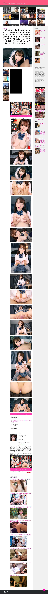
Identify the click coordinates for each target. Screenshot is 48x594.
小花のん (14, 422)
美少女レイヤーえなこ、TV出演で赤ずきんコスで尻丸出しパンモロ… (40, 119)
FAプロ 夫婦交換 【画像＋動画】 (15, 575)
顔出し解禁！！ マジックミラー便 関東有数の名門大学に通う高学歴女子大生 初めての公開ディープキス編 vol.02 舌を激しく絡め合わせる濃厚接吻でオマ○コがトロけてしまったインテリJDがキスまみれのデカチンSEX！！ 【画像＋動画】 (20, 479)
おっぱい (43, 67)
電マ (41, 80)
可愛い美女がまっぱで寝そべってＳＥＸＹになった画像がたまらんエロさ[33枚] (42, 150)
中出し (17, 421)
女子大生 (41, 75)
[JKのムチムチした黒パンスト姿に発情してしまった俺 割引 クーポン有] (18, 568)
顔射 (43, 80)
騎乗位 (36, 81)
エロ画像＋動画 (5, 28)
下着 (41, 73)
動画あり (40, 74)
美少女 (27, 420)
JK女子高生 (40, 67)
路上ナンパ (39, 80)
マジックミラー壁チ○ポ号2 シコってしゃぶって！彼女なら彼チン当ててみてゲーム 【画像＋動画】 (20, 521)
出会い (36, 74)
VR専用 (25, 420)
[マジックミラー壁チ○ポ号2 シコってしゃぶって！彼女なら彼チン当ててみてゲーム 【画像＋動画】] (18, 527)
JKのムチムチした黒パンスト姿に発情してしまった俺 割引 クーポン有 (20, 562)
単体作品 (15, 420)
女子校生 (12, 421)
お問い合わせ (4, 592)
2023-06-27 (8, 45)
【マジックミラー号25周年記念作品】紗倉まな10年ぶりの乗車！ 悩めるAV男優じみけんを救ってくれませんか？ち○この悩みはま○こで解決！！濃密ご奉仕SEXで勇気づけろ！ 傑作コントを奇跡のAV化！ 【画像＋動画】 (20, 534)
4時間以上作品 (36, 67)
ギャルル (5, 2)
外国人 (36, 75)
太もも (38, 75)
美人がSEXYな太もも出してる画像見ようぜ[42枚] (42, 124)
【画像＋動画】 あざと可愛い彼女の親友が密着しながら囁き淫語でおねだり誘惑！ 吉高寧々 (20, 548)
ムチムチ (39, 73)
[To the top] (44, 590)
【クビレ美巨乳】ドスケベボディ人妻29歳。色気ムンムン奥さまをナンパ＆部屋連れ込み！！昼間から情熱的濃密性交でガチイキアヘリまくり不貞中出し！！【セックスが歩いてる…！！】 (20, 507)
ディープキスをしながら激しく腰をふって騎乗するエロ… (40, 111)
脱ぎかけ (36, 80)
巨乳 (15, 421)
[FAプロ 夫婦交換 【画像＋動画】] (18, 581)
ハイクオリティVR (20, 420)
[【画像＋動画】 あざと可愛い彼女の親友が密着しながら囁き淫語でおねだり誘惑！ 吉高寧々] (18, 555)
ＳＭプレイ (39, 81)
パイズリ (30, 420)
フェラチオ (36, 73)
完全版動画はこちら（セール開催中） (21, 414)
